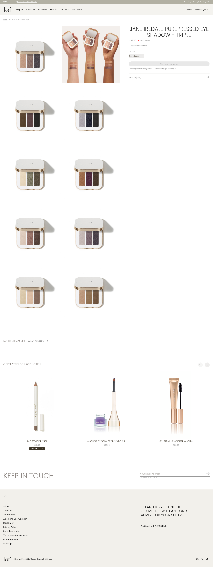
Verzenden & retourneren (15, 535)
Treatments (42, 9)
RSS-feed (48, 559)
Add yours (36, 341)
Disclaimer (8, 523)
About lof (7, 510)
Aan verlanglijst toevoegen (165, 68)
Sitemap (7, 543)
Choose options (37, 449)
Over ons (54, 9)
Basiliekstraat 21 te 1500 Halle (27, 2)
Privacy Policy (10, 527)
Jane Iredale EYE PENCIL (37, 441)
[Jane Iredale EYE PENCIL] (37, 405)
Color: (132, 52)
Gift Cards (65, 9)
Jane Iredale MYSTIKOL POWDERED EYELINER (106, 441)
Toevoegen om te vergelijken (140, 68)
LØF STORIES (77, 9)
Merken (29, 9)
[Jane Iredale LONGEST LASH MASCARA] (176, 405)
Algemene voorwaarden (15, 519)
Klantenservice (10, 539)
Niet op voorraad (169, 64)
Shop (18, 9)
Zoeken (189, 9)
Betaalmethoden (11, 531)
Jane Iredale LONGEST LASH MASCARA (176, 441)
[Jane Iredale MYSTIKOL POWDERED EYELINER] (106, 405)
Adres (6, 506)
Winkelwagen (202, 9)
